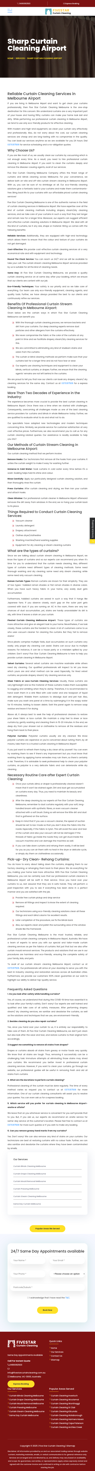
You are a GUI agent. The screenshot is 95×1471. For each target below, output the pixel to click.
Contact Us (56, 1356)
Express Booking (72, 3)
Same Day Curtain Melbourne (27, 1204)
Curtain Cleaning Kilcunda (64, 1411)
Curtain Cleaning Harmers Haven (67, 1419)
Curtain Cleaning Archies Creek (66, 1427)
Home (54, 1348)
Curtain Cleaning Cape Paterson (67, 1423)
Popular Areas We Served (47, 1228)
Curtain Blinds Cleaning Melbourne (29, 1166)
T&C (67, 1297)
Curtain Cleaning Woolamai (65, 1399)
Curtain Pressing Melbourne (26, 1189)
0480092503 (24, 3)
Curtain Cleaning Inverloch (64, 1395)
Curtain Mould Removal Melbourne (29, 1181)
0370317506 (13, 144)
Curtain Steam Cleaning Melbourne (30, 1196)
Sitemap (55, 1359)
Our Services (57, 1352)
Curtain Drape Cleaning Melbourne (29, 1173)
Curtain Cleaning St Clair (63, 1407)
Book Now (47, 1310)
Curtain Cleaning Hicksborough (66, 1415)
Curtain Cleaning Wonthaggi (65, 1403)
